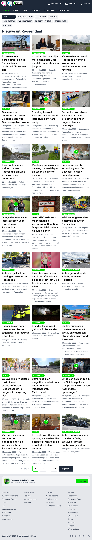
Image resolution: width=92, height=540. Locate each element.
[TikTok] (83, 536)
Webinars (27, 502)
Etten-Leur (40, 17)
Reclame (27, 496)
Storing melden (52, 499)
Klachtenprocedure (53, 506)
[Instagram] (79, 536)
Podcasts (35, 10)
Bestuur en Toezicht (9, 499)
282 (54, 468)
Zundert (39, 21)
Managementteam (9, 509)
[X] (75, 536)
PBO (3, 506)
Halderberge (9, 21)
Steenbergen (61, 21)
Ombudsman (49, 10)
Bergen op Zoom (25, 17)
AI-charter (6, 516)
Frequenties (6, 512)
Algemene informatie (10, 496)
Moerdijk (53, 17)
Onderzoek (64, 10)
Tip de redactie (52, 496)
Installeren (82, 481)
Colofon (5, 502)
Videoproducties (30, 499)
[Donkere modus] (89, 536)
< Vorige (25, 468)
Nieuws (5, 10)
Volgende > (66, 468)
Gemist (16, 10)
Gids (25, 10)
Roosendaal (9, 17)
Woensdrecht (25, 21)
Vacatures (50, 502)
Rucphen (7, 25)
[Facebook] (71, 536)
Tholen (48, 21)
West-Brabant (73, 529)
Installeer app (7, 519)
